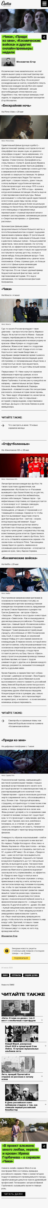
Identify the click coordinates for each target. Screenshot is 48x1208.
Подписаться (21, 958)
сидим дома (31, 975)
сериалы (16, 975)
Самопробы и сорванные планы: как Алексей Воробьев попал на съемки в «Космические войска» (25, 723)
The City (6, 3)
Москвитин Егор (26, 62)
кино (5, 975)
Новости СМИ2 (7, 985)
